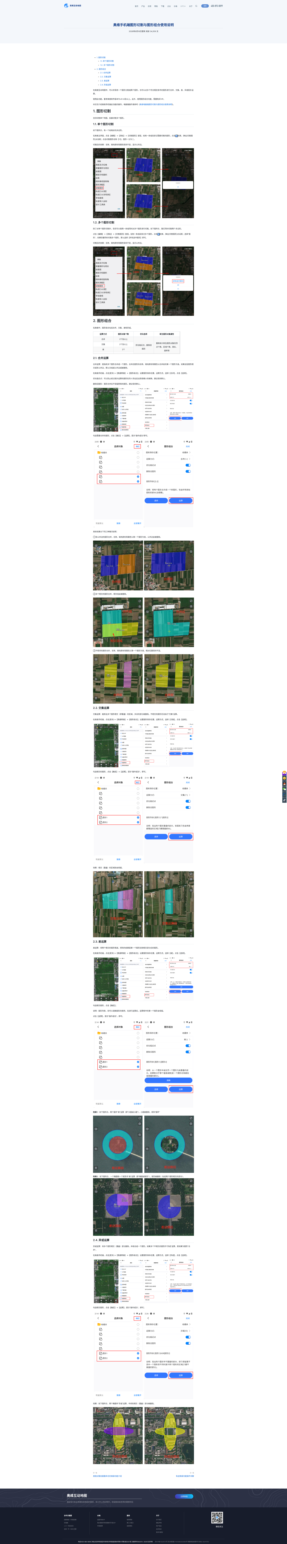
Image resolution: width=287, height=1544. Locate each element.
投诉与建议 (159, 1532)
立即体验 (184, 1496)
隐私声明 (159, 1523)
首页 (136, 6)
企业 (169, 6)
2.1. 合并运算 (105, 73)
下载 (162, 6)
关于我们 (159, 1520)
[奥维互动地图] (72, 6)
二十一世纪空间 (68, 1526)
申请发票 (100, 1526)
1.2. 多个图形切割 (107, 65)
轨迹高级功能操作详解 (185, 1476)
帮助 (156, 6)
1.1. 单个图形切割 (107, 61)
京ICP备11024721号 (161, 1542)
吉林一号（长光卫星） (70, 1529)
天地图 (66, 1523)
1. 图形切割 (101, 57)
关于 (190, 6)
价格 (175, 6)
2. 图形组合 (101, 69)
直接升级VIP (101, 1520)
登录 (205, 6)
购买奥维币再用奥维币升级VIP (106, 1523)
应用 (149, 6)
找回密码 (129, 1526)
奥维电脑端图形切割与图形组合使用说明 (156, 104)
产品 (143, 6)
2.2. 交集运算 (105, 77)
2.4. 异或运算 (105, 85)
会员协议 (159, 1529)
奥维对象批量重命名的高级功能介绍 (107, 1476)
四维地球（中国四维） (70, 1520)
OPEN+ (183, 6)
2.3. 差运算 (104, 81)
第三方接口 (130, 1523)
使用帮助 (129, 1520)
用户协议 (159, 1526)
